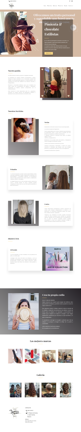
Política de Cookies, (33, 421)
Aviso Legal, (27, 421)
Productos (60, 6)
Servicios (55, 6)
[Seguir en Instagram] (72, 1)
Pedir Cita (48, 53)
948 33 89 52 (13, 1)
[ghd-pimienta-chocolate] (58, 270)
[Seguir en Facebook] (70, 1)
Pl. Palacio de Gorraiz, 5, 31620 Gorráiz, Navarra (32, 415)
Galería (65, 6)
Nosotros (49, 6)
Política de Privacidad (29, 422)
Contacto (70, 6)
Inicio (45, 6)
